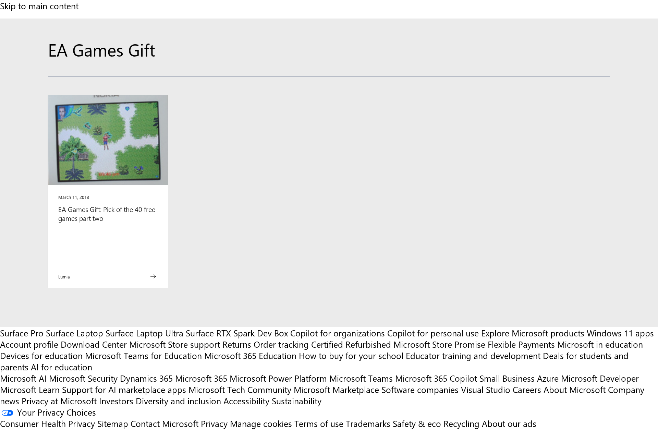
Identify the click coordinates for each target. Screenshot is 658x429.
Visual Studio (485, 389)
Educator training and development (473, 355)
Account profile (29, 344)
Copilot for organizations (337, 332)
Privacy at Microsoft (59, 400)
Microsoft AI (23, 378)
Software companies (420, 389)
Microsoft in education (600, 344)
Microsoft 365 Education (250, 355)
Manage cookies (261, 423)
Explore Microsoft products (532, 332)
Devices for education (41, 355)
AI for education (61, 366)
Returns (236, 344)
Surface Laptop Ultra (144, 332)
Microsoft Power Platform (278, 378)
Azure (548, 378)
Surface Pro (22, 332)
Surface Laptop (74, 332)
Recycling (461, 423)
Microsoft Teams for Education (143, 355)
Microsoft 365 (201, 378)
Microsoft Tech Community (239, 389)
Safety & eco (417, 423)
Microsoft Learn (30, 389)
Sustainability (296, 400)
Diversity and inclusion (178, 400)
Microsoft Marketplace (336, 389)
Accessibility (246, 400)
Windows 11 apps (620, 332)
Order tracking (281, 344)
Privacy (215, 423)
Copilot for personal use (433, 332)
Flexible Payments (521, 344)
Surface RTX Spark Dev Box (237, 332)
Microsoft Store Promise (439, 344)
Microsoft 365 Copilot (436, 378)
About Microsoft (575, 389)
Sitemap (112, 423)
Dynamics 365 (146, 378)
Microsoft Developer (600, 378)
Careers (527, 389)
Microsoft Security (83, 378)
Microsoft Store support (174, 344)
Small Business (507, 378)
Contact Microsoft (164, 423)
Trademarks (368, 423)
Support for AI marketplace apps (124, 389)
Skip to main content (39, 5)
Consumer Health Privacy (47, 423)
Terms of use (318, 423)
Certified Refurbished (351, 344)
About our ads (509, 423)
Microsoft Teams (361, 378)
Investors (116, 400)
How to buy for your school (351, 355)
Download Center (94, 344)
